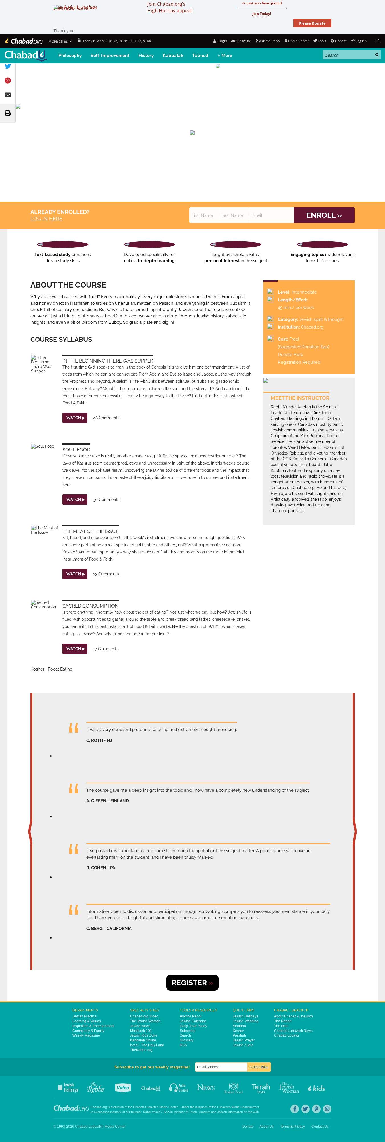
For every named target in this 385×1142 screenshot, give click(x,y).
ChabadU (151, 1087)
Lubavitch (151, 1107)
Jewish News (140, 1026)
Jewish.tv (123, 1087)
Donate (341, 40)
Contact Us (320, 1127)
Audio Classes (178, 1087)
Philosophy (70, 55)
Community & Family (88, 1031)
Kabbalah (173, 55)
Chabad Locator (286, 1035)
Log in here (46, 218)
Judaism (204, 1111)
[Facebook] (294, 1109)
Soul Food (76, 450)
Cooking (234, 1087)
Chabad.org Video (144, 1016)
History (146, 55)
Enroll (324, 215)
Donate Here (290, 354)
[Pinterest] (316, 1109)
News (206, 1087)
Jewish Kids (317, 1087)
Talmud (200, 55)
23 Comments (106, 574)
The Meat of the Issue (90, 531)
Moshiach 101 (141, 1031)
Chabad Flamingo (287, 418)
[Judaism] (23, 41)
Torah (193, 1111)
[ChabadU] (25, 56)
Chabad (138, 1107)
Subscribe (187, 1031)
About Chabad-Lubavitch (293, 1016)
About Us (266, 1127)
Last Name (232, 215)
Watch (73, 418)
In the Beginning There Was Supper (107, 361)
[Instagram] (327, 1109)
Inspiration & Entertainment (93, 1026)
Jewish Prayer (244, 1040)
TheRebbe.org (141, 1050)
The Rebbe (283, 1021)
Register (192, 982)
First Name (202, 215)
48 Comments (106, 418)
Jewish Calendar (193, 1021)
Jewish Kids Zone (143, 1035)
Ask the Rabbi (269, 40)
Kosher (238, 1031)
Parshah (239, 1035)
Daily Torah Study (193, 1026)
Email (256, 215)
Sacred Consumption (90, 606)
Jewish (222, 1111)
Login (222, 40)
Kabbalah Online (143, 1040)
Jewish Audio (243, 1045)
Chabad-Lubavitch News (293, 1031)
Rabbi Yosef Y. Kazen (158, 1111)
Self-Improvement (110, 55)
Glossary (186, 1040)
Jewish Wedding (245, 1021)
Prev (31, 831)
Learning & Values (86, 1021)
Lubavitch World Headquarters (238, 1107)
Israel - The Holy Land (147, 1045)
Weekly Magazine (86, 1035)
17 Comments (106, 648)
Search (185, 1035)
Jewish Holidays (245, 1016)
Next (354, 831)
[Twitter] (305, 1109)
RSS (183, 1045)
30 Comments (106, 499)
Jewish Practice (84, 1016)
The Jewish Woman (145, 1021)
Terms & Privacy (292, 1127)
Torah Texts (261, 1087)
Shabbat (239, 1026)
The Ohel (281, 1026)
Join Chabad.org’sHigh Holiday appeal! (170, 7)
